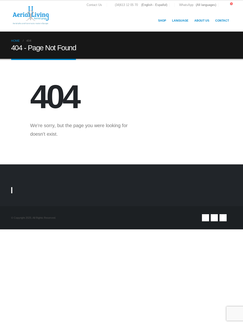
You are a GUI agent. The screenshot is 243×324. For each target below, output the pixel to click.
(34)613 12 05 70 (126, 5)
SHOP (162, 20)
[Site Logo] (31, 16)
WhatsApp (186, 5)
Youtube (214, 217)
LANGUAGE (180, 20)
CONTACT (222, 20)
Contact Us (94, 5)
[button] (223, 5)
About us (201, 20)
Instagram (223, 217)
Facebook (205, 217)
